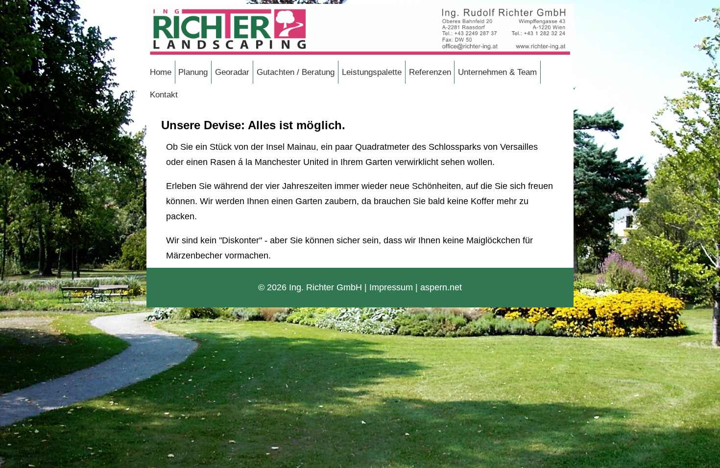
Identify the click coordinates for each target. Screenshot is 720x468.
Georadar (232, 72)
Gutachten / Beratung (296, 72)
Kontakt (164, 94)
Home (160, 72)
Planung (193, 72)
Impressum (391, 287)
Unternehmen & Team (497, 72)
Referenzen (430, 72)
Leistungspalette (372, 72)
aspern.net (441, 287)
